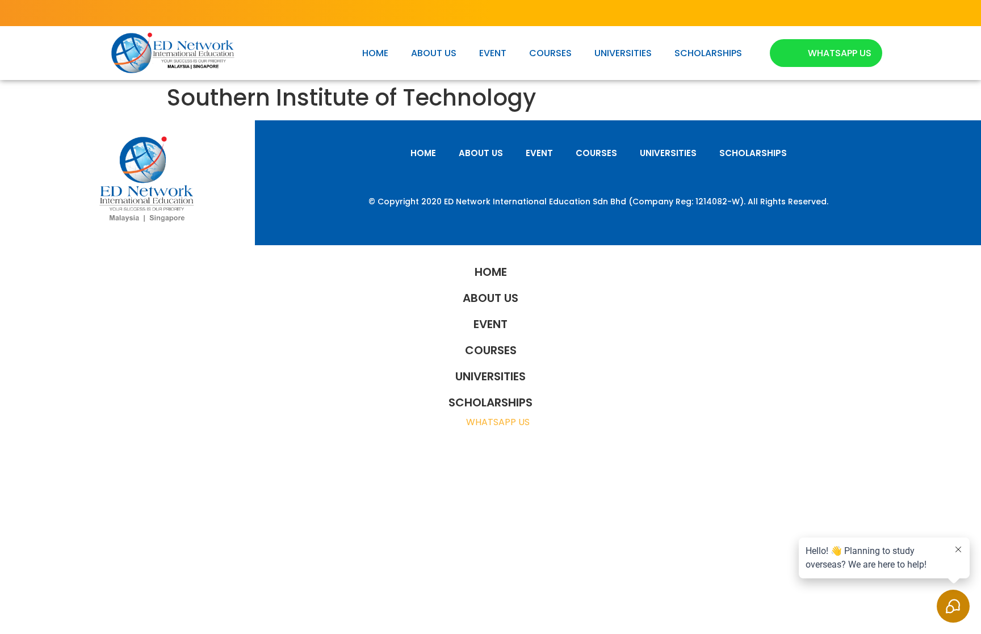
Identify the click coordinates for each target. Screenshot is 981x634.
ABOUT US (433, 53)
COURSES (550, 53)
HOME (375, 53)
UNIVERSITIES (623, 53)
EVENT (492, 53)
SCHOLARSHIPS (708, 53)
